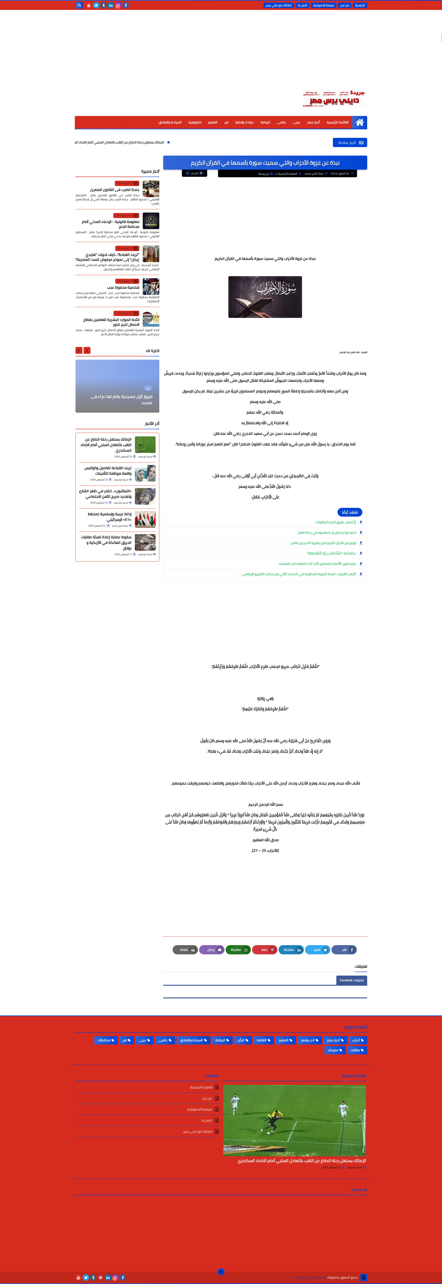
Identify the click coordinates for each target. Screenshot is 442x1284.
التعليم (213, 122)
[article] (117, 386)
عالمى (281, 122)
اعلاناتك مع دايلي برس (279, 5)
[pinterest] (100, 1277)
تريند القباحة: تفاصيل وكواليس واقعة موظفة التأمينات (107, 470)
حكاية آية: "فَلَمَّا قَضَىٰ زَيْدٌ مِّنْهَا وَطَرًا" (331, 553)
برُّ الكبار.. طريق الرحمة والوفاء (336, 522)
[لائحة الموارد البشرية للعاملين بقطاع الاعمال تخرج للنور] (151, 319)
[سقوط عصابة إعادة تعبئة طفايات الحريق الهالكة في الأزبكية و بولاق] (145, 542)
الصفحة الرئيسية (287, 173)
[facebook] (125, 5)
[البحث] (79, 5)
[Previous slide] (87, 350)
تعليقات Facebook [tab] (352, 980)
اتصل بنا (302, 5)
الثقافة (262, 1040)
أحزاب (356, 1040)
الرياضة (265, 122)
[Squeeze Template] (363, 1277)
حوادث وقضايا (244, 122)
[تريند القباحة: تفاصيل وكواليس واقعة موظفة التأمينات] (145, 473)
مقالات (355, 1050)
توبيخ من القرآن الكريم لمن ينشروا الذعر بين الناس (323, 543)
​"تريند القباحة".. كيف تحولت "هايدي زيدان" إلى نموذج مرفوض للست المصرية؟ (107, 257)
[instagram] (118, 5)
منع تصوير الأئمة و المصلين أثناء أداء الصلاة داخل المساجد (317, 564)
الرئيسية (360, 5)
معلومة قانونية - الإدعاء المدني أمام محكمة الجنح (110, 224)
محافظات (104, 1040)
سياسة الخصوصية (323, 5)
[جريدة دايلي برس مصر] (333, 97)
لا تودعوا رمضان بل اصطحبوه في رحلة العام (327, 532)
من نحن (344, 5)
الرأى (241, 1040)
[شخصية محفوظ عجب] (151, 286)
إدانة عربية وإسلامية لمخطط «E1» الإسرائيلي (109, 516)
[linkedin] (111, 5)
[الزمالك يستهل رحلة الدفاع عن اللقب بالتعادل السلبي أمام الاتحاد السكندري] (145, 444)
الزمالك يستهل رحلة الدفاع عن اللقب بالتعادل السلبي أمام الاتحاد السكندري (150, 142)
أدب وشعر (307, 1040)
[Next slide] (79, 350)
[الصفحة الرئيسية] (359, 122)
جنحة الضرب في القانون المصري (114, 189)
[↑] (221, 1271)
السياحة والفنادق (170, 122)
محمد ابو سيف (354, 1167)
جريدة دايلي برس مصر (308, 1277)
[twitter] (96, 5)
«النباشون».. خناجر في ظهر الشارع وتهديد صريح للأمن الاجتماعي (105, 493)
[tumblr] (103, 5)
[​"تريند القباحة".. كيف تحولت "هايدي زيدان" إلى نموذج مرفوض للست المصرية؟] (151, 254)
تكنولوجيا (195, 122)
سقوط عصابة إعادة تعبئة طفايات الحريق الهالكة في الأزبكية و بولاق (106, 542)
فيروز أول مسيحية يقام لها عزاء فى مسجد (121, 399)
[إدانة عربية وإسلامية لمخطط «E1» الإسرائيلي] (145, 519)
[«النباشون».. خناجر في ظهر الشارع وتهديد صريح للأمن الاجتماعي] (145, 496)
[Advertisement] (221, 53)
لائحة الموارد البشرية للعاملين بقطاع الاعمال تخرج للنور (111, 322)
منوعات (333, 1050)
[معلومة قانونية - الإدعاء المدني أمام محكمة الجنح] (151, 221)
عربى (296, 122)
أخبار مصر (313, 122)
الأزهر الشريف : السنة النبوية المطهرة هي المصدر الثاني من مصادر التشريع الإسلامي (299, 574)
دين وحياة (264, 173)
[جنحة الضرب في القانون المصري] (151, 188)
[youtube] (89, 5)
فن (226, 122)
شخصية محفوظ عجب (123, 287)
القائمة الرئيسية (338, 122)
